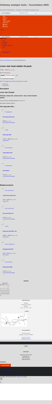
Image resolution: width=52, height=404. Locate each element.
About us (5, 18)
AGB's (26, 349)
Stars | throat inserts (7, 60)
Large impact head (7, 152)
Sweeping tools (8, 111)
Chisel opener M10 (7, 267)
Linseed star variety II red (9, 195)
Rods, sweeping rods (9, 244)
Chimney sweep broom (8, 45)
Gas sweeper (6, 170)
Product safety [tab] (6, 85)
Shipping (8, 72)
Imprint (6, 370)
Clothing (4, 44)
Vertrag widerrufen (5, 365)
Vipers (6, 129)
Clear (17, 75)
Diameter (3, 75)
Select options (6, 140)
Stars (4, 47)
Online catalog (6, 21)
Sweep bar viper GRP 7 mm (10, 231)
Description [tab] (5, 83)
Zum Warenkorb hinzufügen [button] (9, 122)
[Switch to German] (5, 26)
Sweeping (5, 42)
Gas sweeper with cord (8, 116)
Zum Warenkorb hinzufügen (7, 78)
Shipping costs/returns (26, 338)
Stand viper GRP (7, 134)
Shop (4, 16)
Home (1, 60)
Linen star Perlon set (8, 213)
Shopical (18, 376)
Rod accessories (8, 147)
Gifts (4, 40)
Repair (4, 19)
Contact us (5, 22)
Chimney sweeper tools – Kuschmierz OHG (24, 5)
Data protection (8, 372)
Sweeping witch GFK (8, 249)
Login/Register (6, 52)
